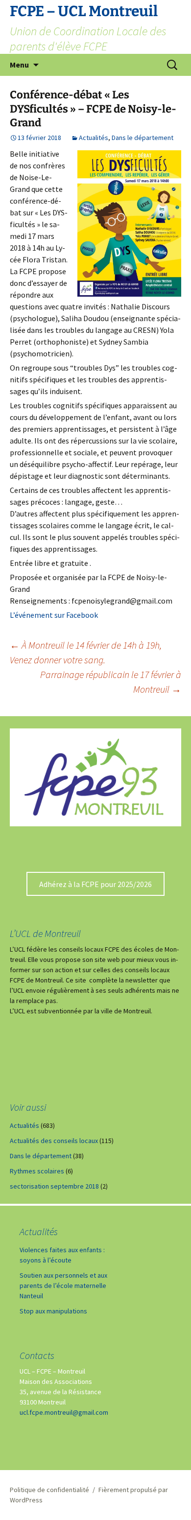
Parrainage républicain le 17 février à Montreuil (110, 681)
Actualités (93, 137)
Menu (19, 65)
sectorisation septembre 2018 (54, 1186)
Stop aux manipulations (53, 1311)
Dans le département (142, 137)
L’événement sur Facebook (54, 615)
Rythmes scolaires (37, 1171)
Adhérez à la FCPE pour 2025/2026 (95, 884)
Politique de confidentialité (49, 1489)
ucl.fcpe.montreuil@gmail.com (64, 1412)
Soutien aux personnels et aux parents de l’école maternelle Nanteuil (63, 1285)
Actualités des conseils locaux (54, 1140)
